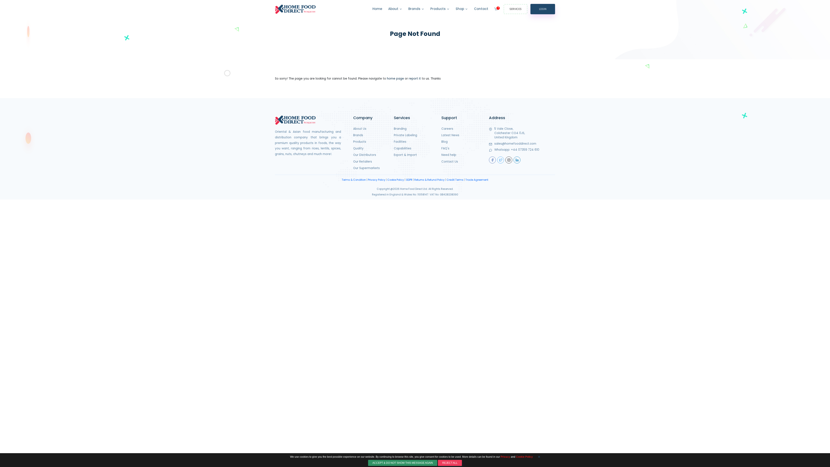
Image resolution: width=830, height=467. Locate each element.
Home (377, 8)
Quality (358, 148)
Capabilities (402, 148)
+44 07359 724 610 (525, 150)
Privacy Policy (376, 180)
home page (395, 79)
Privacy (505, 456)
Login (542, 9)
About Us (359, 129)
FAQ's (445, 148)
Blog (444, 142)
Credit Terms (455, 180)
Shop (460, 8)
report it (415, 79)
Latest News (450, 135)
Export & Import (405, 155)
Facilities (400, 142)
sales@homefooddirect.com (515, 144)
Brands (414, 8)
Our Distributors (364, 155)
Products (438, 8)
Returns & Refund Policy (429, 180)
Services (515, 9)
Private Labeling (405, 135)
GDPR (409, 180)
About (393, 8)
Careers (447, 129)
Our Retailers (362, 162)
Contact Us (449, 162)
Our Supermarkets (366, 168)
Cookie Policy (395, 180)
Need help (448, 155)
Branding (400, 129)
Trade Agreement (476, 180)
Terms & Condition (354, 180)
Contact (481, 8)
